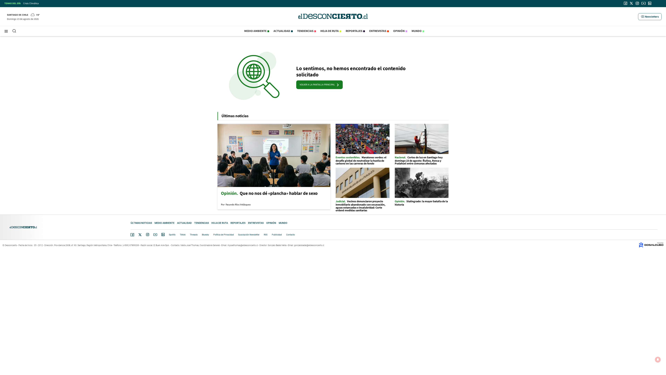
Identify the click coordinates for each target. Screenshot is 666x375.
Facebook (132, 234)
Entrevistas (377, 31)
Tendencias (305, 31)
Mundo (417, 31)
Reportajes (354, 31)
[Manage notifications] (658, 359)
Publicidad (277, 235)
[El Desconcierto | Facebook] (625, 3)
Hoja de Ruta (329, 31)
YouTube (155, 234)
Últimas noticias (141, 223)
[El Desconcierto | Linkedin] (649, 3)
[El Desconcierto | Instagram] (637, 3)
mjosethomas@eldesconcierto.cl (243, 245)
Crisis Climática (31, 3)
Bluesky (205, 235)
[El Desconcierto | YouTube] (644, 3)
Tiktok (183, 235)
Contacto (290, 235)
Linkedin (163, 234)
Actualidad (282, 31)
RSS (265, 235)
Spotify (172, 235)
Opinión (399, 31)
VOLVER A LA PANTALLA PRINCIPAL (318, 84)
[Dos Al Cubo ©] (651, 246)
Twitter (140, 234)
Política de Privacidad (223, 235)
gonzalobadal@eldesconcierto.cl (309, 245)
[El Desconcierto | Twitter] (631, 3)
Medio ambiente (255, 31)
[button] (650, 16)
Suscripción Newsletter (248, 235)
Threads (194, 235)
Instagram (147, 234)
